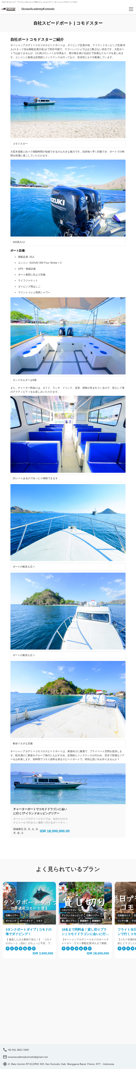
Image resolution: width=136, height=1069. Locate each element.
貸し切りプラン (34, 921)
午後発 (114, 921)
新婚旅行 (61, 921)
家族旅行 (49, 921)
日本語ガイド (89, 915)
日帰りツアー (58, 915)
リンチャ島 (88, 921)
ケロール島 (102, 921)
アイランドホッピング (37, 915)
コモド (4, 921)
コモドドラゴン (34, 910)
